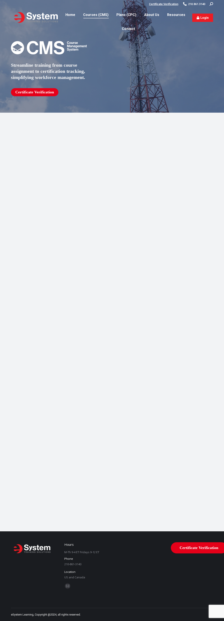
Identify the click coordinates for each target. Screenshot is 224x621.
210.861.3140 (196, 4)
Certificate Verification (163, 4)
